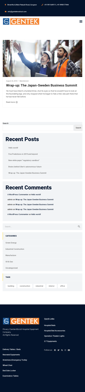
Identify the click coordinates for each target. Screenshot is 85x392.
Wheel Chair (7, 365)
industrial (39, 286)
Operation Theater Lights (54, 336)
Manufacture (24, 81)
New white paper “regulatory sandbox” (23, 160)
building (11, 286)
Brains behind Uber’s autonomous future (24, 167)
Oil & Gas (9, 262)
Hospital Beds (49, 325)
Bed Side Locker (9, 371)
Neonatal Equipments (11, 355)
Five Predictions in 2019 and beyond (23, 154)
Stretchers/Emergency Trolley (15, 360)
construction (25, 286)
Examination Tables (10, 376)
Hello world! (13, 148)
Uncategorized (12, 268)
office (62, 286)
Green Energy (11, 243)
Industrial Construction (15, 249)
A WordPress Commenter (18, 195)
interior (52, 286)
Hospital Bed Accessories (54, 331)
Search (5, 123)
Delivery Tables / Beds (12, 349)
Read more (10, 102)
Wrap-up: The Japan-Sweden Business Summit (41, 85)
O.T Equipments (50, 341)
